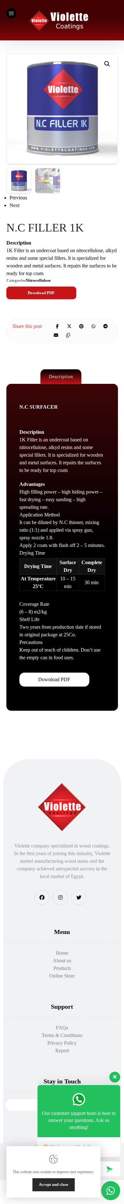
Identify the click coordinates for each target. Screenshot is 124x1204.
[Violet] (61, 20)
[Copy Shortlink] (68, 335)
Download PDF (41, 292)
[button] (107, 64)
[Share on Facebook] (57, 326)
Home (62, 953)
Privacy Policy (62, 1043)
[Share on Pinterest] (81, 326)
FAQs (62, 1027)
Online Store (62, 976)
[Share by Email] (56, 335)
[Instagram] (60, 897)
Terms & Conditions (62, 1035)
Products (62, 968)
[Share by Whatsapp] (93, 326)
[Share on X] (69, 326)
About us (62, 960)
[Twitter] (78, 897)
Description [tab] (61, 376)
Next (14, 205)
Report (62, 1050)
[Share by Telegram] (105, 326)
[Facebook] (42, 897)
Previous (18, 197)
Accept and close (53, 1184)
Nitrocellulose (38, 280)
